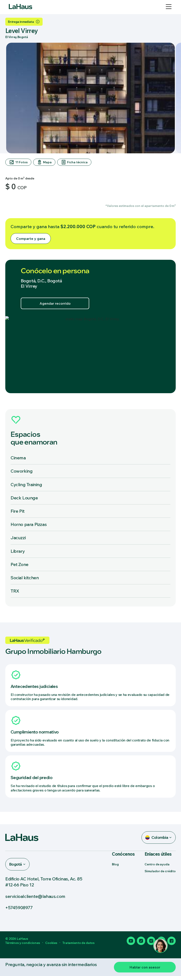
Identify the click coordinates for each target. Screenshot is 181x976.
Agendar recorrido (55, 303)
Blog (115, 864)
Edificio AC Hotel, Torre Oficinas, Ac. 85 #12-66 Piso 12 (43, 881)
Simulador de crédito (160, 871)
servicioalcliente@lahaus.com (35, 896)
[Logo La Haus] (20, 6)
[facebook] (171, 941)
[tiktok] (141, 941)
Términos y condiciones (22, 943)
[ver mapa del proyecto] (90, 354)
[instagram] (151, 941)
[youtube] (131, 941)
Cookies (51, 943)
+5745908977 (19, 907)
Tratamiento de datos (78, 943)
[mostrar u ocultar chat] (160, 945)
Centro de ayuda (157, 864)
